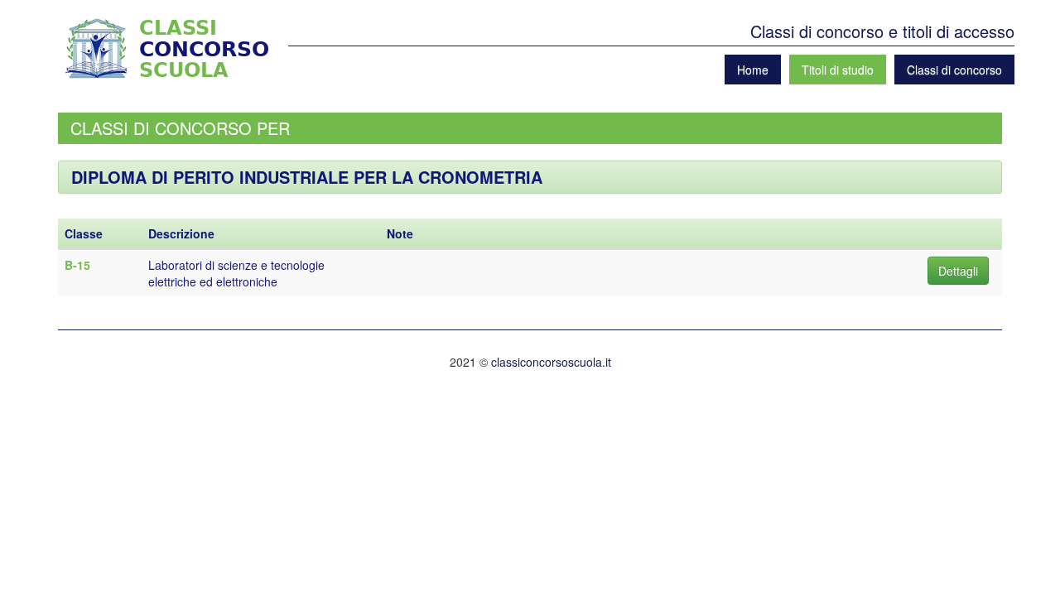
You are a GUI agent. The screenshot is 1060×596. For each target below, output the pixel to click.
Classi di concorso (954, 69)
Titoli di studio (838, 69)
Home (752, 69)
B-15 (77, 265)
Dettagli (958, 270)
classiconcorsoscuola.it (551, 361)
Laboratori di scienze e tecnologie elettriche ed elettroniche (236, 273)
